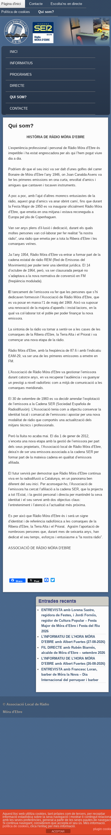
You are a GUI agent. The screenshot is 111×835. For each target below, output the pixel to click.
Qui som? (46, 12)
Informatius (21, 63)
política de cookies (16, 826)
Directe (17, 86)
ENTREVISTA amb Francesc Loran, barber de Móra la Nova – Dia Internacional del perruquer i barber (69, 674)
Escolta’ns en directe (66, 4)
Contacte (36, 4)
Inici (14, 52)
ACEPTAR (58, 831)
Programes (21, 74)
